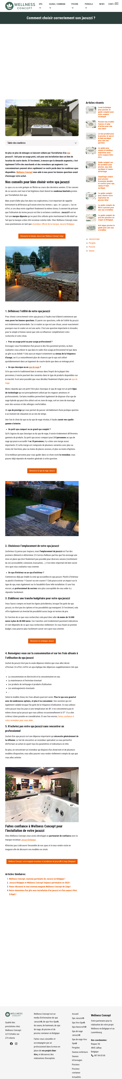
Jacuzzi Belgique (28, 839)
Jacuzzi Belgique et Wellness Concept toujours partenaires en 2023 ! (39, 882)
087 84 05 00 (99, 1055)
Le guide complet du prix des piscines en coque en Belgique (106, 217)
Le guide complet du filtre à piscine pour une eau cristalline (106, 207)
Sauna (91, 250)
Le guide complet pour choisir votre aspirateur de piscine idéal (105, 196)
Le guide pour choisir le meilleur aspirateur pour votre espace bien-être (106, 152)
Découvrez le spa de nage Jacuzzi (42, 471)
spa (68, 153)
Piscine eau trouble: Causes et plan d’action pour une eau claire (106, 125)
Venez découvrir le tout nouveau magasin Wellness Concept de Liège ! (40, 886)
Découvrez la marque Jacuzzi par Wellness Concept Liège (42, 236)
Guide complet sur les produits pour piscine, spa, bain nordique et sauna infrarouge (105, 167)
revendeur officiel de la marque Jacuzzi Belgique (53, 224)
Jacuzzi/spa (94, 239)
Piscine (92, 247)
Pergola (92, 243)
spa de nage (34, 367)
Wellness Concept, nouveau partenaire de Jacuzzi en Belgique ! (37, 879)
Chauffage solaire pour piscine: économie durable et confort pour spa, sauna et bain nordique (106, 182)
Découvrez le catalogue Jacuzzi (42, 641)
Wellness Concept (24, 172)
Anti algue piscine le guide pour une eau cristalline (106, 227)
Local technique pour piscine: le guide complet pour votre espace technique (106, 112)
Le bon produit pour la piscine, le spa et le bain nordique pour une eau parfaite (106, 138)
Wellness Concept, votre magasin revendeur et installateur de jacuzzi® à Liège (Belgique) (42, 861)
